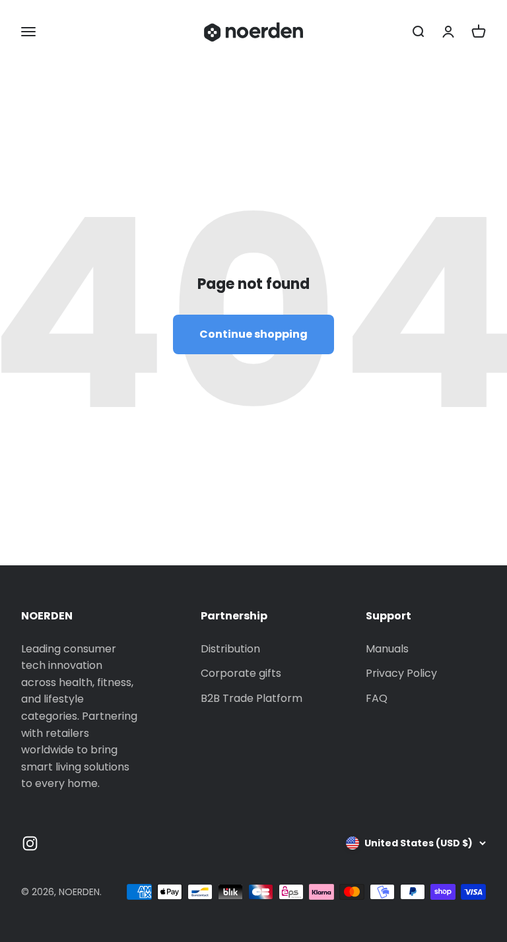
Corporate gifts (241, 673)
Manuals (387, 648)
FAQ (377, 698)
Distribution (230, 648)
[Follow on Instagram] (30, 843)
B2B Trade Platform (251, 698)
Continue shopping (253, 334)
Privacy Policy (401, 673)
